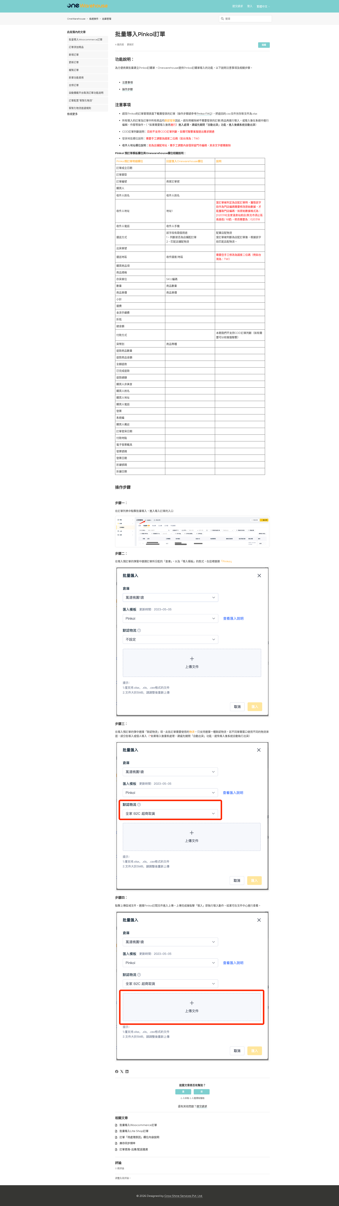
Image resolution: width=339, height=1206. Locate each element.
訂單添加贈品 (76, 47)
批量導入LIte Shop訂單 (134, 1131)
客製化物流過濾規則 (80, 108)
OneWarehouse (76, 18)
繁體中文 (262, 6)
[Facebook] (116, 1071)
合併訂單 (74, 85)
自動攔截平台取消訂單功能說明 (86, 92)
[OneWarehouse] (87, 6)
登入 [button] (249, 6)
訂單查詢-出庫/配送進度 (134, 1149)
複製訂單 (74, 70)
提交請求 (237, 6)
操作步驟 (127, 89)
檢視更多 (72, 114)
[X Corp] (121, 1071)
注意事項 (127, 82)
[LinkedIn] (127, 1071)
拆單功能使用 (76, 77)
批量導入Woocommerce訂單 (85, 39)
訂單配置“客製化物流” (81, 100)
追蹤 (264, 45)
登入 (119, 1178)
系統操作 (93, 18)
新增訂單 (74, 54)
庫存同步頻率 (127, 1143)
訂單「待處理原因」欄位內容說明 (139, 1137)
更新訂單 (74, 62)
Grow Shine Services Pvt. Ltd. (183, 1196)
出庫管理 (106, 18)
